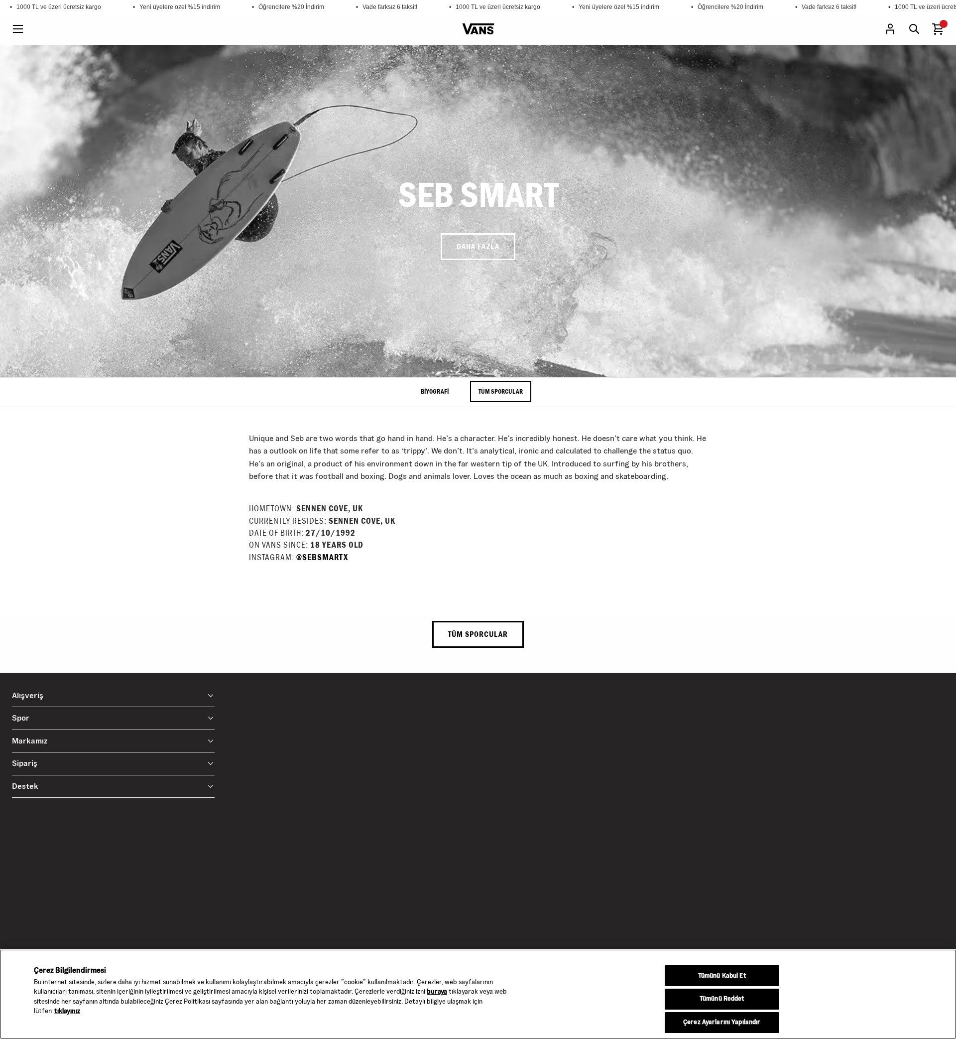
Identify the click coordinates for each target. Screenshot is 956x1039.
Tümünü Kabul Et (722, 976)
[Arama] (914, 29)
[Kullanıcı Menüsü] (890, 29)
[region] (478, 994)
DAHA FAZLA (478, 247)
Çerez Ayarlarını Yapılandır (721, 1023)
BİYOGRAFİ (435, 391)
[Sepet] (938, 29)
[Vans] (478, 29)
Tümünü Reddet (722, 999)
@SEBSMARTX (322, 557)
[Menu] (18, 29)
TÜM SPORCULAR (500, 391)
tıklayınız (67, 1011)
